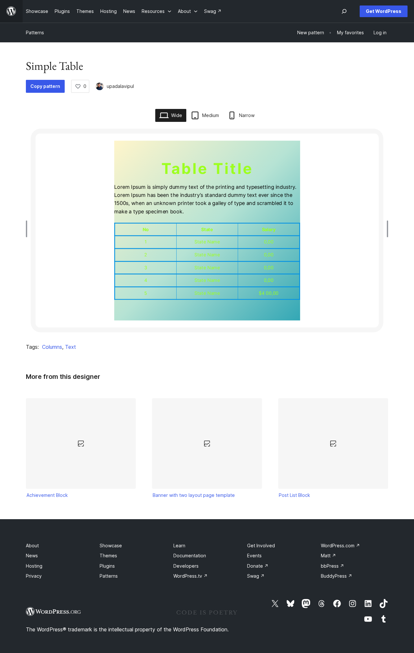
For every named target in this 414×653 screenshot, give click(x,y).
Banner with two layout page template (194, 495)
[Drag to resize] (28, 228)
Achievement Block (47, 495)
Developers (186, 566)
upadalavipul (120, 86)
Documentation (189, 555)
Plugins (107, 566)
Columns (52, 347)
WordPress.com (340, 545)
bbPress (332, 566)
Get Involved (261, 545)
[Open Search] (344, 11)
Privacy (34, 576)
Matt (328, 555)
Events (254, 555)
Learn (179, 545)
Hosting (34, 566)
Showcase (111, 545)
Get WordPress (383, 11)
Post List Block (294, 495)
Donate (257, 566)
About (32, 545)
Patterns (35, 32)
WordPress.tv (190, 576)
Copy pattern (45, 86)
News (32, 555)
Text (70, 347)
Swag (256, 576)
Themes (108, 555)
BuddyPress (336, 576)
